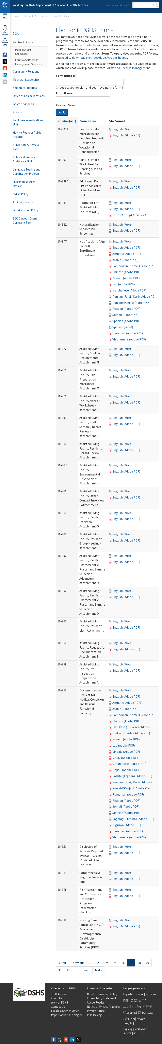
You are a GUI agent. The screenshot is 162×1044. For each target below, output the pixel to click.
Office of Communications (29, 96)
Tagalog (128, 1029)
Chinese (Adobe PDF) (126, 272)
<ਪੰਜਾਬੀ (147, 1006)
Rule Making (94, 1015)
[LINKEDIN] (5, 75)
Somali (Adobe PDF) (125, 315)
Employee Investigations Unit (28, 122)
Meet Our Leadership (26, 79)
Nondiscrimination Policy (102, 994)
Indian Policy (20, 194)
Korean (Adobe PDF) (126, 278)
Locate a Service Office (65, 1011)
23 (98, 963)
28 (139, 963)
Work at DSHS (59, 1002)
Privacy (17, 112)
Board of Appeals (23, 104)
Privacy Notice (96, 1011)
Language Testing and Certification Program (26, 171)
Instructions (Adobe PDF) (129, 215)
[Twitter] (60, 1039)
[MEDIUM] (5, 81)
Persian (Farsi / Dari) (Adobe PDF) (134, 296)
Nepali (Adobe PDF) (125, 770)
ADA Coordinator (23, 202)
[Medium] (78, 1039)
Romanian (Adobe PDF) (128, 794)
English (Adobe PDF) (126, 135)
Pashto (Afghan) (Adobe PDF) (132, 776)
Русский (150, 994)
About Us (56, 998)
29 (147, 963)
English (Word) (122, 129)
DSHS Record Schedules (23, 52)
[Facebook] (54, 1039)
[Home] (5, 6)
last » (98, 970)
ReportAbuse (5, 44)
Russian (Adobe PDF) (126, 309)
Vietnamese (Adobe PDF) (129, 339)
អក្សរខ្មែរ (136, 1006)
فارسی (127, 1023)
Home (16, 15)
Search (155, 5)
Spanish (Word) (122, 327)
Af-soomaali (130, 1012)
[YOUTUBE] (5, 68)
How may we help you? (117, 5)
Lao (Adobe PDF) (123, 284)
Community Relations (26, 71)
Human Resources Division (24, 184)
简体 (126, 1000)
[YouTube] (66, 1039)
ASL (135, 1033)
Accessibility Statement (101, 998)
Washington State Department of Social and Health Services (50, 5)
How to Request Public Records (27, 135)
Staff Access (58, 994)
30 (59, 970)
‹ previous (77, 963)
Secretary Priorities (25, 88)
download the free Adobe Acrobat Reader (99, 57)
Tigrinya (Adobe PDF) (126, 825)
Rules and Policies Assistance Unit (24, 159)
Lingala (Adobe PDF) (126, 752)
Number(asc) (66, 121)
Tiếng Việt (129, 1019)
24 (106, 963)
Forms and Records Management (128, 68)
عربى (126, 1006)
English (127, 994)
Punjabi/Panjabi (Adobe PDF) (131, 303)
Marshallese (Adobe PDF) (129, 290)
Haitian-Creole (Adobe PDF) (131, 733)
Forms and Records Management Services (28, 62)
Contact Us (58, 1007)
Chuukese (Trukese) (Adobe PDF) (134, 727)
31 (68, 970)
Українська (146, 1012)
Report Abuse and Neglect (67, 1015)
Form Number (65, 76)
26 (123, 963)
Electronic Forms (23, 42)
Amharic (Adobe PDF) (126, 254)
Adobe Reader (95, 1002)
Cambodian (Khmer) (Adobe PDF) (134, 266)
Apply (61, 112)
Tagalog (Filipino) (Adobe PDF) (133, 819)
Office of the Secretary (34, 15)
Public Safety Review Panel (26, 147)
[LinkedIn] (72, 1039)
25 (115, 963)
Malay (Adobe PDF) (125, 758)
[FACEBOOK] (5, 54)
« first (62, 963)
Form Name (64, 93)
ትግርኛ (127, 1033)
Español (138, 994)
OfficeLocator (5, 33)
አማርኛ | (142, 1019)
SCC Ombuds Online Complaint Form (25, 220)
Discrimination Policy (25, 210)
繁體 (134, 1000)
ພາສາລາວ (141, 1029)
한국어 (143, 1000)
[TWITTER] (5, 61)
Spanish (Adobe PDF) (126, 321)
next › (86, 970)
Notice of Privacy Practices (103, 1007)
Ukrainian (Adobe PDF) (127, 333)
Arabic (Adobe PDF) (125, 260)
